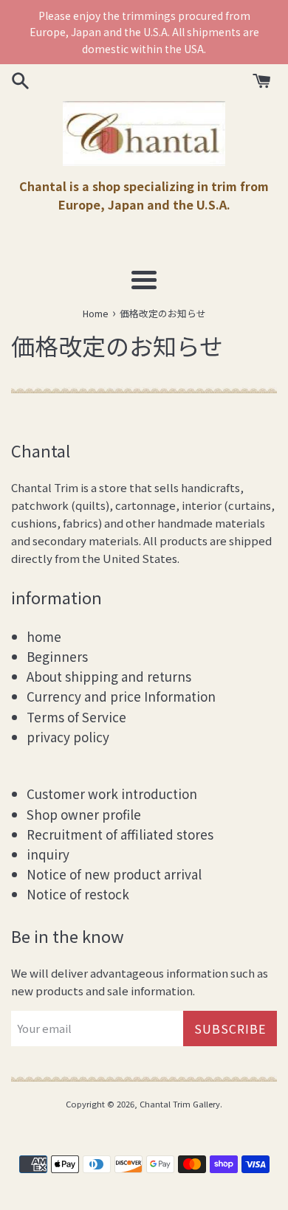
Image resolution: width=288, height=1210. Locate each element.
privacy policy (68, 736)
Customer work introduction (112, 793)
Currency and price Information (121, 696)
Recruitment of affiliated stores (120, 834)
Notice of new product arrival (114, 874)
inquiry (48, 854)
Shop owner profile (84, 814)
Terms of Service (76, 717)
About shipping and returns (109, 676)
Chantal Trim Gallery (180, 1104)
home (44, 636)
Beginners (57, 656)
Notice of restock (78, 894)
